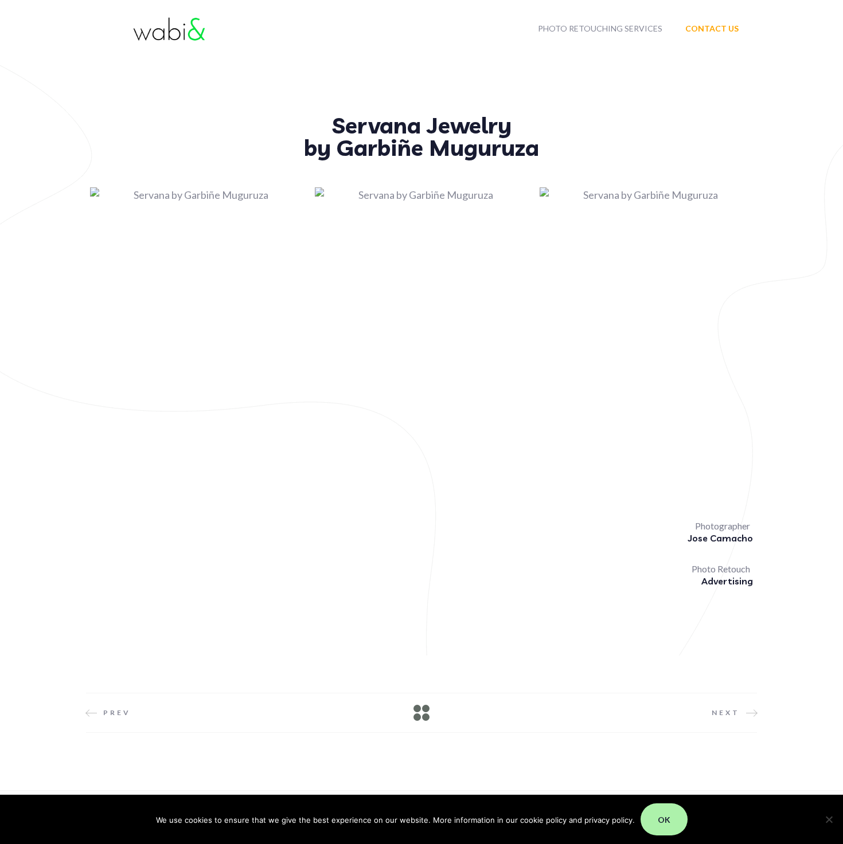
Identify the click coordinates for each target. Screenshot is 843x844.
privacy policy (608, 820)
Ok (664, 820)
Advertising (727, 581)
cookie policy (543, 820)
